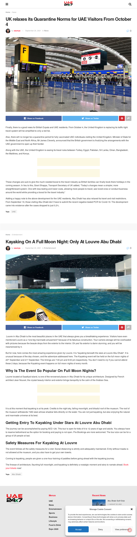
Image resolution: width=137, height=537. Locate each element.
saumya (17, 30)
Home (8, 12)
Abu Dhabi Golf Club (116, 500)
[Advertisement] (68, 162)
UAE (14, 211)
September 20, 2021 (33, 30)
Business (53, 517)
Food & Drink (55, 525)
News (14, 12)
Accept (78, 529)
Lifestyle (53, 521)
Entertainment (17, 234)
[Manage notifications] (130, 530)
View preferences (122, 529)
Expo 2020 (53, 529)
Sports (52, 513)
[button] (131, 509)
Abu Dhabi (16, 474)
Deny (100, 529)
